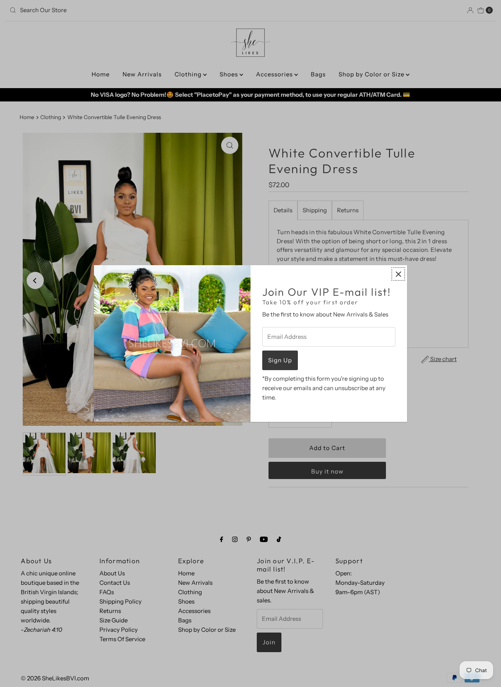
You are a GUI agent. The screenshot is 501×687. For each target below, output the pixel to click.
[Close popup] (398, 274)
